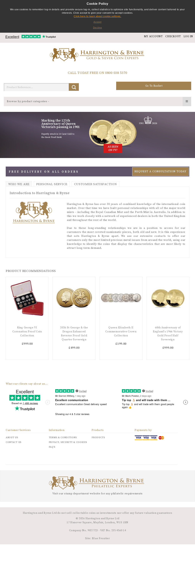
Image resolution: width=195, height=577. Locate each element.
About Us (12, 437)
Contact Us (13, 442)
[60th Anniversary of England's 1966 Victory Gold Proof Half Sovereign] (168, 298)
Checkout (173, 36)
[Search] (74, 87)
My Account (153, 36)
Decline (97, 27)
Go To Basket (154, 86)
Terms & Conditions (63, 437)
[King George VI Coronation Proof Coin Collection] (27, 298)
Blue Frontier (100, 538)
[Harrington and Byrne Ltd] (97, 55)
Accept (97, 22)
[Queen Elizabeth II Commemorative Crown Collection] (121, 298)
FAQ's (52, 447)
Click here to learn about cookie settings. (97, 16)
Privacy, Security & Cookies (68, 442)
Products (98, 437)
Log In (188, 36)
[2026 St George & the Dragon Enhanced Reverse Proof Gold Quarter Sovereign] (74, 298)
